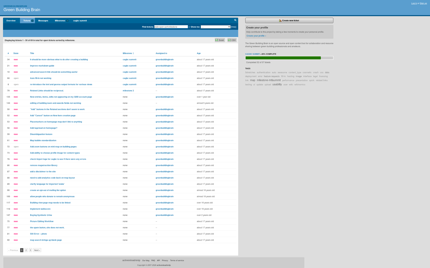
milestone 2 (128, 90)
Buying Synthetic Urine (41, 215)
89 (8, 183)
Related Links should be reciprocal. (47, 90)
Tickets (25, 20)
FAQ (153, 260)
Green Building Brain (22, 9)
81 (8, 233)
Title (32, 53)
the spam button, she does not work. (47, 227)
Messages (43, 20)
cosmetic (307, 72)
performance (288, 80)
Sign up (423, 3)
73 (8, 152)
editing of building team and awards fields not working (55, 102)
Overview (10, 20)
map (252, 80)
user (285, 84)
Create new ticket (290, 20)
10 (8, 71)
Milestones (58, 20)
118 (8, 208)
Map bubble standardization (43, 140)
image (299, 76)
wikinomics (299, 84)
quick (311, 80)
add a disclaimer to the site (43, 171)
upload (268, 84)
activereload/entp (131, 260)
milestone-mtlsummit (269, 80)
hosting (290, 76)
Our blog (145, 260)
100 (8, 196)
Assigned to (161, 53)
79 (8, 90)
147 (8, 215)
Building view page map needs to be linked (50, 202)
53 (8, 121)
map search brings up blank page (46, 239)
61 (8, 140)
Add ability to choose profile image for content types (55, 152)
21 (8, 65)
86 (8, 165)
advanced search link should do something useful (53, 71)
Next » (37, 250)
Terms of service (177, 260)
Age (199, 53)
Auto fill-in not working (40, 78)
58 (8, 127)
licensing (323, 76)
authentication (263, 72)
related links (322, 80)
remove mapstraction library (43, 165)
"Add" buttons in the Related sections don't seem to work (57, 109)
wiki (291, 84)
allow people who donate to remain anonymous (52, 196)
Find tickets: (148, 26)
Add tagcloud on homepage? (43, 127)
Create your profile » (256, 35)
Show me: (195, 26)
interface (307, 76)
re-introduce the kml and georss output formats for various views (61, 84)
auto (274, 72)
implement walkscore (40, 208)
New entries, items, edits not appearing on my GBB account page (61, 96)
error (260, 76)
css (322, 72)
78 (8, 158)
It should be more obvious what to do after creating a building (59, 59)
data (327, 72)
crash (315, 72)
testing (248, 84)
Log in (414, 3)
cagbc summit (80, 20)
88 (8, 177)
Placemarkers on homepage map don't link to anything (56, 121)
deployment (250, 76)
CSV (233, 40)
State (15, 53)
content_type (295, 72)
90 (8, 239)
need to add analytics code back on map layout (52, 177)
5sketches (250, 72)
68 (8, 78)
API (158, 260)
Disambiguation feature (41, 134)
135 (8, 96)
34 (8, 59)
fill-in (283, 76)
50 (8, 109)
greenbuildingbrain (165, 59)
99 (8, 190)
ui (254, 84)
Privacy (165, 260)
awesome (282, 72)
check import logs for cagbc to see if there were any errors (58, 158)
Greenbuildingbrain (15, 6)
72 (8, 146)
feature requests (272, 76)
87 (8, 171)
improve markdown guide (42, 65)
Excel (221, 40)
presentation (302, 80)
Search (235, 20)
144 (8, 102)
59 (8, 134)
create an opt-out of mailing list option (48, 190)
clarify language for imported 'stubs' (47, 183)
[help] (233, 26)
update (259, 84)
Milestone (128, 53)
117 (8, 202)
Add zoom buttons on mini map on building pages (53, 146)
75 (8, 221)
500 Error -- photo (38, 233)
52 (8, 115)
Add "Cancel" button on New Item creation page (53, 115)
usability (277, 84)
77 (8, 227)
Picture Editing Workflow (41, 221)
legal (315, 76)
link (247, 80)
